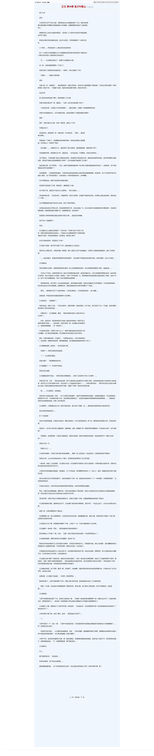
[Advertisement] (101, 38)
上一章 (71, 697)
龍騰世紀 (39, 2)
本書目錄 (77, 697)
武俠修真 (44, 2)
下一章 (82, 697)
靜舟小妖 (91, 7)
